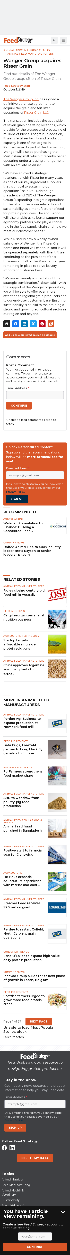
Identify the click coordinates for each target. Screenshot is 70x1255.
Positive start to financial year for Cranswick (22, 852)
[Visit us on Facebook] (4, 1147)
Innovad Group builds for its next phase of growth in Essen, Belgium (34, 978)
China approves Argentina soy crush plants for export (23, 669)
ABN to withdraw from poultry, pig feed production (21, 802)
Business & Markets (17, 767)
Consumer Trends (16, 951)
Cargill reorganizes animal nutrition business (23, 617)
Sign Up (17, 499)
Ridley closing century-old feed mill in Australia (24, 593)
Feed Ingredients (16, 741)
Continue (35, 1247)
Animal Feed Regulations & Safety (22, 821)
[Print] (6, 323)
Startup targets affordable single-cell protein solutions (20, 644)
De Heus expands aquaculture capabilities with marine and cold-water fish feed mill (22, 881)
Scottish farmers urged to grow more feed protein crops (24, 1000)
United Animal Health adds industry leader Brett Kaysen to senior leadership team (32, 550)
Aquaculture (12, 872)
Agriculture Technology (21, 635)
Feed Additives (14, 611)
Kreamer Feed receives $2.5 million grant (21, 905)
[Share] (15, 323)
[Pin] (42, 323)
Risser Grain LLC (36, 113)
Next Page (38, 1021)
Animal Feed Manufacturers (30, 53)
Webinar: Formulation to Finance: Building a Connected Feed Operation (23, 527)
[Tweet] (33, 323)
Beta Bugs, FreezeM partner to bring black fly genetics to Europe (22, 749)
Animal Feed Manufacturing (26, 50)
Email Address (17, 388)
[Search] (54, 40)
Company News (14, 542)
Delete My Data (34, 1158)
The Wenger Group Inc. (21, 99)
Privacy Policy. (15, 491)
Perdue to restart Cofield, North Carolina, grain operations (23, 933)
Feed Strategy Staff (16, 85)
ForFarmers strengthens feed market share (22, 773)
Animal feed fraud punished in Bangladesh (22, 828)
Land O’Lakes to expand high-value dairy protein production (31, 958)
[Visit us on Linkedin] (12, 1147)
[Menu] (63, 40)
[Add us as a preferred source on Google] (51, 323)
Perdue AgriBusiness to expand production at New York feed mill (22, 723)
